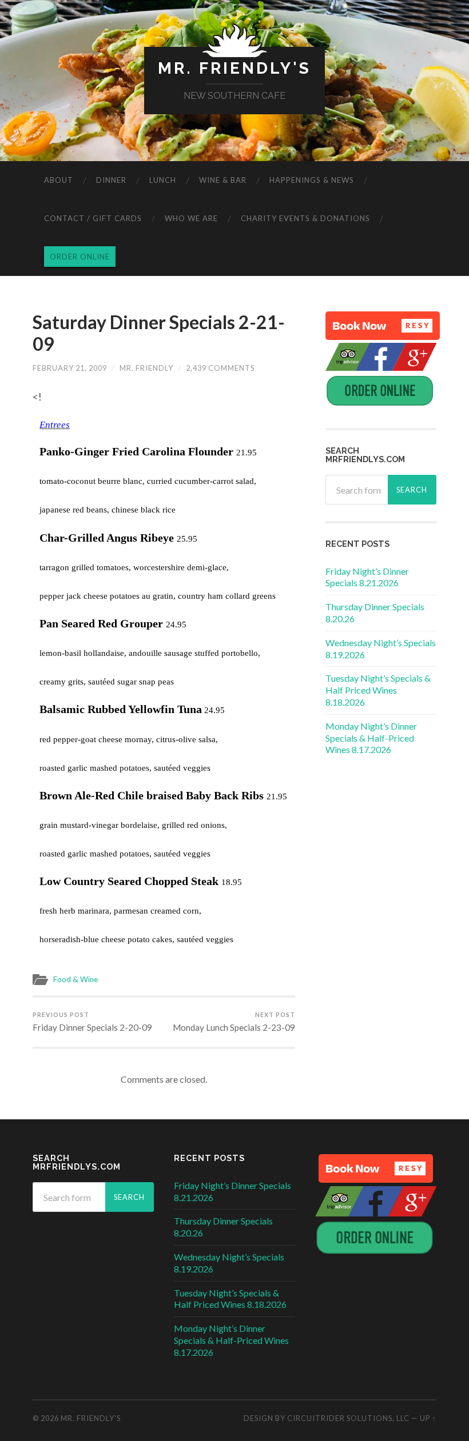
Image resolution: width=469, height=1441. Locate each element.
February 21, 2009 (70, 368)
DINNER (111, 180)
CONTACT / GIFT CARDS (93, 218)
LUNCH (162, 180)
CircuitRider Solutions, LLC (348, 1418)
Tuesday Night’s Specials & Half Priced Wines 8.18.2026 (378, 690)
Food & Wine (75, 979)
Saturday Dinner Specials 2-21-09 (159, 333)
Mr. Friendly (146, 368)
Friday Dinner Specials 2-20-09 (92, 1021)
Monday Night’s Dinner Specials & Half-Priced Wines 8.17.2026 (371, 737)
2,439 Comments (220, 368)
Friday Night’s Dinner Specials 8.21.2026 (367, 577)
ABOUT (58, 180)
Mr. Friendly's (234, 68)
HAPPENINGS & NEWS (311, 180)
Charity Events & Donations (305, 218)
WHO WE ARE (191, 218)
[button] (382, 325)
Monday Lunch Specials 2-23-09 (234, 1021)
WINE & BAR (223, 180)
